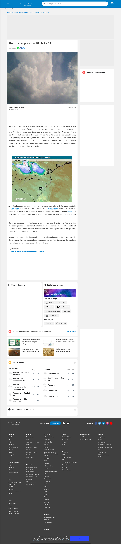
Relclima (11, 486)
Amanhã (11, 444)
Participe (82, 437)
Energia (46, 463)
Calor (45, 491)
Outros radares (13, 508)
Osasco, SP (52, 391)
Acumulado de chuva (32, 442)
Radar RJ (11, 506)
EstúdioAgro (48, 522)
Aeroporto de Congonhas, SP (19, 379)
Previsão (11, 434)
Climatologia (30, 484)
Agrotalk (46, 519)
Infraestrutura (48, 466)
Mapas (28, 434)
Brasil (10, 437)
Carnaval (47, 507)
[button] (6, 9)
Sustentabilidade (49, 450)
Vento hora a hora (31, 477)
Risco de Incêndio (53, 315)
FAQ (99, 450)
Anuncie (100, 439)
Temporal (47, 489)
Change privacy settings (105, 447)
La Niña (46, 499)
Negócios (47, 458)
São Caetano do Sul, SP (56, 379)
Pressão (50, 307)
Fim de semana (13, 447)
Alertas (46, 447)
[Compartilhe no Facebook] (20, 48)
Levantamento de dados (69, 462)
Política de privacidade (104, 444)
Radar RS (47, 504)
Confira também (85, 434)
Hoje (10, 442)
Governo (46, 468)
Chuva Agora (62, 323)
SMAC (64, 454)
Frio (45, 486)
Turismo (46, 502)
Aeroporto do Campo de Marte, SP (21, 373)
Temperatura (51, 302)
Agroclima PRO (66, 457)
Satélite (50, 323)
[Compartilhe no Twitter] (23, 48)
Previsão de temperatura (30, 470)
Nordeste (47, 481)
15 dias (11, 450)
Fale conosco (102, 442)
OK (79, 538)
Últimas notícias (49, 437)
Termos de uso (102, 452)
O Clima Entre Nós (49, 517)
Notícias (47, 434)
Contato (100, 434)
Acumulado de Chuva (54, 311)
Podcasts (11, 489)
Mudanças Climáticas (50, 471)
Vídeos (46, 529)
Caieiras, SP (53, 396)
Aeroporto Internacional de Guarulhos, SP (19, 386)
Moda (46, 461)
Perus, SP (52, 385)
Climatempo (53, 209)
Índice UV (29, 479)
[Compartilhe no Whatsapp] (17, 48)
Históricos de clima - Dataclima (15, 483)
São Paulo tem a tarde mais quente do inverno (26, 251)
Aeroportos (12, 455)
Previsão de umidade (32, 474)
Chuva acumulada (14, 513)
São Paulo (15, 209)
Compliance (101, 437)
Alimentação (48, 442)
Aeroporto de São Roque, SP (20, 400)
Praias (10, 452)
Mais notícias (71, 331)
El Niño (46, 497)
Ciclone (46, 494)
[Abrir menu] (8, 4)
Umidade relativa (31, 447)
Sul (45, 473)
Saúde (46, 444)
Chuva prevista (13, 511)
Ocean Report (66, 465)
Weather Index (66, 470)
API (63, 459)
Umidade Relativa (64, 307)
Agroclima (47, 439)
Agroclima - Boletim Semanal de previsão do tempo (51, 454)
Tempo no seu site (85, 439)
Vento (68, 311)
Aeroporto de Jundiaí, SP (21, 394)
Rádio (64, 444)
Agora (10, 439)
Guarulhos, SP (53, 373)
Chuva (63, 302)
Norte (46, 484)
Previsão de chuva (31, 467)
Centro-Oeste (48, 479)
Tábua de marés (31, 482)
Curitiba (70, 212)
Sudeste (46, 476)
